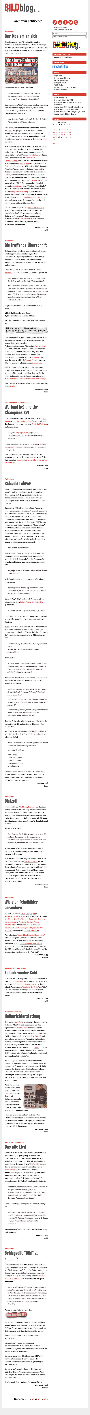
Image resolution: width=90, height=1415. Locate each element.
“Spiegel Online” (11, 386)
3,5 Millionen (29, 197)
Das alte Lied (15, 1147)
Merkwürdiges (10, 968)
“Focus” (38, 1036)
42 (33, 1399)
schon (22, 984)
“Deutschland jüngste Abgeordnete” (31, 935)
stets (27, 913)
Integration (25, 219)
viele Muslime (25, 163)
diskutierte (9, 1170)
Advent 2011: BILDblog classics (65, 114)
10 (54, 132)
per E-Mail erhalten (64, 57)
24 (54, 137)
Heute (7, 626)
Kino (36, 731)
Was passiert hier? (60, 27)
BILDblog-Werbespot (61, 80)
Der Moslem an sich (21, 36)
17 (54, 135)
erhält (14, 984)
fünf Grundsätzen (31, 861)
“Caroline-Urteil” (21, 1028)
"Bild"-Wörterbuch (60, 98)
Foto (14, 1093)
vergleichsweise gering (19, 191)
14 (64, 132)
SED (34, 913)
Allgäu (34, 180)
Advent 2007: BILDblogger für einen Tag (68, 109)
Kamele (7, 175)
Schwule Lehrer (18, 483)
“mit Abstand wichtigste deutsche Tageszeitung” (27, 379)
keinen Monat (18, 1022)
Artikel (36, 1164)
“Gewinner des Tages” (30, 987)
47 (44, 1399)
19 (59, 135)
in (37, 460)
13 (62, 132)
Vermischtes (19, 1142)
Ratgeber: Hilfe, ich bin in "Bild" (65, 87)
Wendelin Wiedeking (39, 424)
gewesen (22, 916)
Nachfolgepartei (11, 916)
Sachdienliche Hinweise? (63, 30)
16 (70, 132)
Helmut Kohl (18, 981)
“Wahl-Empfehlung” (27, 807)
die (31, 913)
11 (56, 132)
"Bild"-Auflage (59, 85)
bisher (23, 913)
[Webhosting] (60, 68)
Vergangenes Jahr (22, 433)
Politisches (9, 32)
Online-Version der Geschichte (31, 602)
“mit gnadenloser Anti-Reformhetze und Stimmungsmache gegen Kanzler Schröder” (24, 927)
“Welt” (10, 130)
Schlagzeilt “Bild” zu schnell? (22, 1255)
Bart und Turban (32, 155)
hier (21, 139)
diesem (41, 460)
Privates (17, 1012)
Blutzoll (11, 801)
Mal (34, 460)
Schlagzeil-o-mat (60, 83)
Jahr (45, 460)
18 (56, 135)
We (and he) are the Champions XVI (21, 409)
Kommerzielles (11, 402)
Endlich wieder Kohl (21, 972)
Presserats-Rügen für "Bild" (63, 100)
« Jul (53, 143)
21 (64, 135)
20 (62, 135)
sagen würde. (37, 363)
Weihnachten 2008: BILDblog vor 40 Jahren (69, 112)
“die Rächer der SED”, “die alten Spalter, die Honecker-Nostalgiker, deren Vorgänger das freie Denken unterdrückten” (25, 922)
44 (39, 1399)
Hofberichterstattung (22, 1016)
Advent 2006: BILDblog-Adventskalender (68, 107)
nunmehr (23, 460)
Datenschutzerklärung (62, 78)
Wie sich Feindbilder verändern (21, 904)
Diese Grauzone (40, 346)
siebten (31, 984)
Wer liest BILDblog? (61, 90)
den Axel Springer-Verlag (23, 421)
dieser (41, 444)
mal (36, 984)
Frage (15, 1170)
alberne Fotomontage (36, 207)
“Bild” (45, 139)
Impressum (58, 76)
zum (18, 460)
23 (70, 135)
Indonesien (40, 175)
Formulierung (17, 186)
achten (30, 460)
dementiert (35, 357)
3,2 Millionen (40, 197)
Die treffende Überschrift (26, 245)
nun (18, 984)
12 (59, 132)
